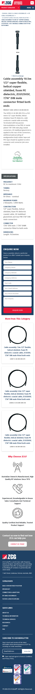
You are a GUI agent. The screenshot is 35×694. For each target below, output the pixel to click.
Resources (6, 622)
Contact (5, 626)
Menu (29, 8)
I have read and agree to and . (17, 657)
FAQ (3, 629)
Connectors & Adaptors (11, 592)
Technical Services (9, 619)
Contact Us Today (17, 544)
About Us (5, 613)
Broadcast (6, 589)
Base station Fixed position (12, 586)
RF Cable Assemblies (9, 596)
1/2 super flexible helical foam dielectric (15, 17)
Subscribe (27, 651)
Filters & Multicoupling (10, 599)
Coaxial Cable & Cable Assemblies (14, 13)
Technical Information (10, 616)
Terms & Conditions (26, 656)
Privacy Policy (9, 658)
